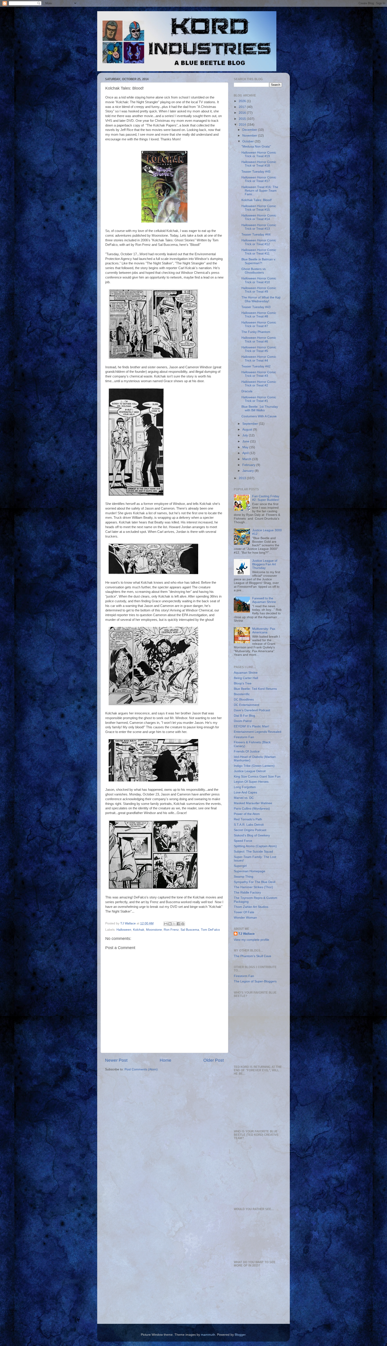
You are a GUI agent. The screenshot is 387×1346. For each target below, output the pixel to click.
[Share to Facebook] (178, 924)
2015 (243, 118)
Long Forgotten (245, 787)
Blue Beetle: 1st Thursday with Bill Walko (259, 408)
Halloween (123, 929)
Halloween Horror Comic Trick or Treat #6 (258, 339)
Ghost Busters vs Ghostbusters (253, 270)
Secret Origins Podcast (250, 830)
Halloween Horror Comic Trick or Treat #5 (258, 349)
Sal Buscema (190, 929)
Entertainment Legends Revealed (257, 731)
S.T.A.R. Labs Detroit (249, 824)
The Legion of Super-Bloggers (255, 981)
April (245, 453)
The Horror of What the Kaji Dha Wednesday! (260, 299)
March (247, 459)
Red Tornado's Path (248, 819)
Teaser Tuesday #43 (256, 307)
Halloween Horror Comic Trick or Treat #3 (258, 374)
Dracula (246, 391)
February (249, 465)
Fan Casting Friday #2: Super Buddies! (265, 498)
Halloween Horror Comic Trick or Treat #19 (258, 154)
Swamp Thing (243, 876)
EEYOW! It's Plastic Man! (251, 726)
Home (165, 1060)
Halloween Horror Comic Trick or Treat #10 (258, 280)
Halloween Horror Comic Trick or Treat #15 (258, 207)
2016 (243, 112)
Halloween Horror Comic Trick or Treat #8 (258, 314)
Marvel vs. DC (244, 797)
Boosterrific (242, 694)
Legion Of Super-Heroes (251, 781)
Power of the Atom (247, 814)
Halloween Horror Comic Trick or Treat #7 (258, 324)
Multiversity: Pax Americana (263, 630)
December (250, 129)
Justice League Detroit (250, 771)
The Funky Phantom (255, 332)
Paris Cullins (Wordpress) (252, 808)
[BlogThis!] (170, 924)
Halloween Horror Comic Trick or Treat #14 (258, 217)
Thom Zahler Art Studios (251, 907)
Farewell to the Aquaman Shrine (264, 600)
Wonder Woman (245, 917)
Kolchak (138, 929)
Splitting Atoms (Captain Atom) (255, 846)
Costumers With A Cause (259, 416)
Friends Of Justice (247, 751)
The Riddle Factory (247, 892)
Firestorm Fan (244, 737)
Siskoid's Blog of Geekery (252, 835)
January (248, 470)
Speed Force (243, 840)
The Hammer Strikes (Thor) (253, 887)
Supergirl (240, 866)
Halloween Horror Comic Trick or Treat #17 (258, 179)
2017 (243, 107)
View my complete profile (251, 939)
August (247, 429)
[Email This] (165, 924)
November (250, 135)
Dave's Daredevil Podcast (252, 710)
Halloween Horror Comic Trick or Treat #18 (258, 163)
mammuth (208, 1334)
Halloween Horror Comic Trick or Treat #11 (258, 251)
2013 (243, 478)
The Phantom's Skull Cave (252, 956)
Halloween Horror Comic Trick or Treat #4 (258, 358)
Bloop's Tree (243, 683)
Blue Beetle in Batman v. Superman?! (258, 261)
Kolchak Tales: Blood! (256, 200)
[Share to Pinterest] (183, 924)
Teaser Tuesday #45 (256, 171)
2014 (243, 124)
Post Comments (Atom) (141, 1069)
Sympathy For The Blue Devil (254, 882)
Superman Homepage (249, 871)
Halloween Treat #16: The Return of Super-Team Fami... (259, 190)
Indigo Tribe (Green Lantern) (254, 765)
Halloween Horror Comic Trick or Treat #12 (258, 242)
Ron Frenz (171, 929)
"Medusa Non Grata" (256, 146)
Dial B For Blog (244, 715)
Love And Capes (245, 792)
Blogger (240, 1334)
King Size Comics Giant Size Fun (257, 776)
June (246, 441)
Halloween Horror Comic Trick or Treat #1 (258, 399)
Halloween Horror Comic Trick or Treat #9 (258, 289)
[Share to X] (174, 924)
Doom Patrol (243, 721)
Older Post (213, 1060)
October (248, 141)
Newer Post (116, 1060)
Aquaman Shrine (246, 672)
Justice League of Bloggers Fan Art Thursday (264, 564)
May (245, 447)
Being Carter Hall (246, 678)
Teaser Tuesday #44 (256, 234)
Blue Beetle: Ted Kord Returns (255, 688)
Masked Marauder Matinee (253, 803)
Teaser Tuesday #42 (256, 366)
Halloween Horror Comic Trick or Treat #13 (258, 226)
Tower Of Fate (244, 912)
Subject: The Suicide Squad (253, 851)
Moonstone (154, 929)
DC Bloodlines (244, 699)
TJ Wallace (246, 933)
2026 (243, 101)
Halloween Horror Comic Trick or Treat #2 (258, 383)
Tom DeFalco (210, 929)
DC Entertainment (246, 705)
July (245, 435)
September (250, 423)
